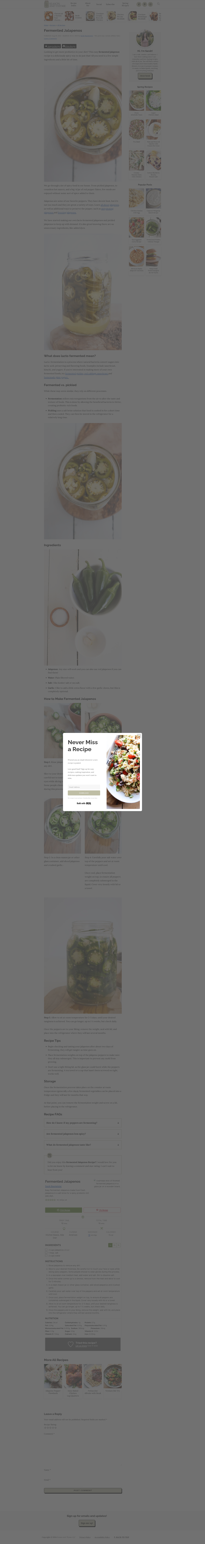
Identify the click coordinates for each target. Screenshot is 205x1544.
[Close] (139, 736)
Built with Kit (84, 803)
